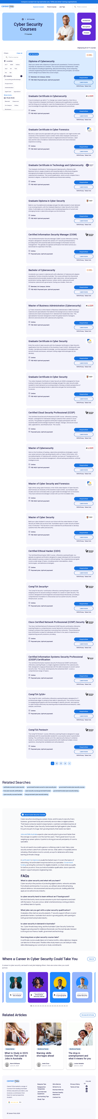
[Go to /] (23, 19)
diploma (35, 860)
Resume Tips (41, 1084)
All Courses (31, 19)
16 (67, 1006)
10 (53, 1006)
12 (57, 1006)
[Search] (75, 7)
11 (55, 1006)
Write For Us (57, 1087)
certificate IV (26, 860)
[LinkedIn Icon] (86, 1091)
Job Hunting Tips (43, 1096)
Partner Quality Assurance (58, 1093)
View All (91, 959)
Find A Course (51, 7)
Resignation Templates (41, 1088)
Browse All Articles (88, 1015)
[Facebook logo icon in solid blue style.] (86, 1086)
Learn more (86, 82)
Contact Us (56, 1097)
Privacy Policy (75, 1084)
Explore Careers (38, 7)
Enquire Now (84, 78)
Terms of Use (74, 1087)
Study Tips (41, 1099)
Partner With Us (58, 1090)
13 (60, 1006)
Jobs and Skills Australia (29, 834)
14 (62, 1006)
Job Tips (62, 7)
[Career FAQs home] (8, 6)
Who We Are (57, 1084)
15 (65, 1006)
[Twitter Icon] (86, 1089)
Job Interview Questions (42, 1093)
